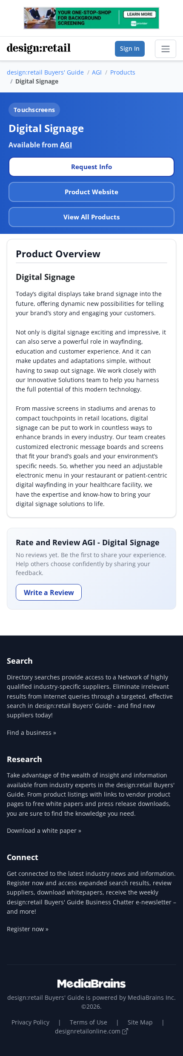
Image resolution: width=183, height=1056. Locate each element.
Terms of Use (88, 1022)
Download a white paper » (44, 830)
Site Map (140, 1022)
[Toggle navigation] (165, 49)
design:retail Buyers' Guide (45, 72)
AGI (97, 72)
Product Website (91, 191)
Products (122, 72)
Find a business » (31, 732)
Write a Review (49, 592)
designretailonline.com (88, 1031)
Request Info (91, 166)
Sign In (130, 48)
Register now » (28, 929)
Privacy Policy (30, 1022)
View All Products (91, 217)
